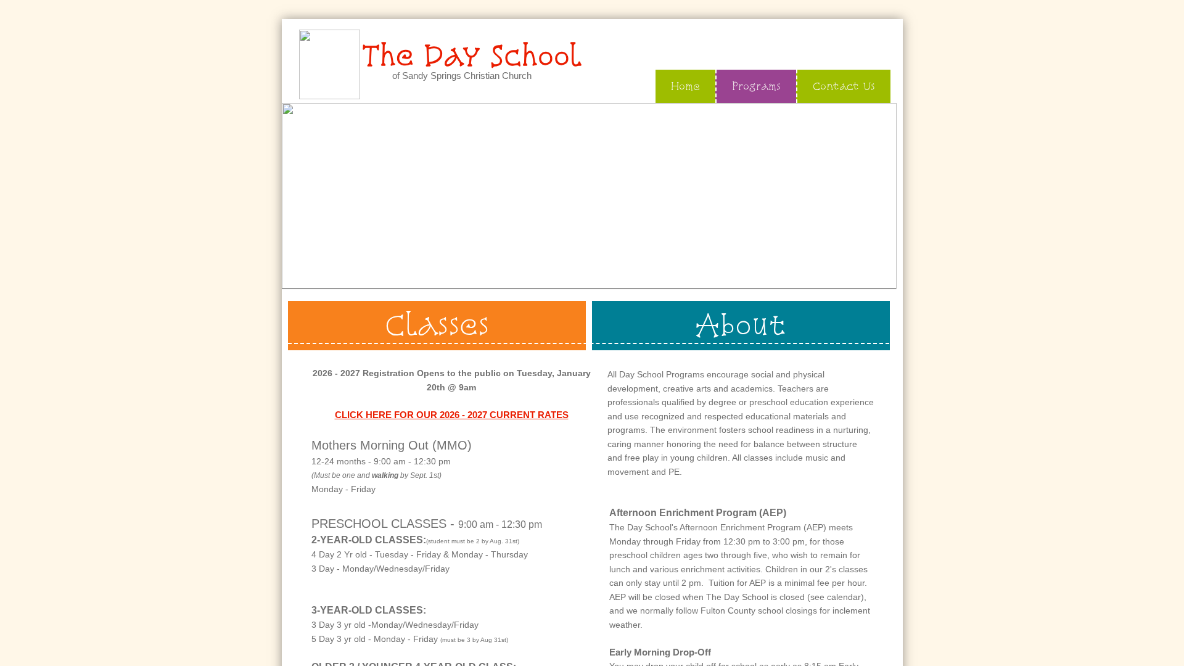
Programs (756, 86)
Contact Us (844, 86)
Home (685, 86)
